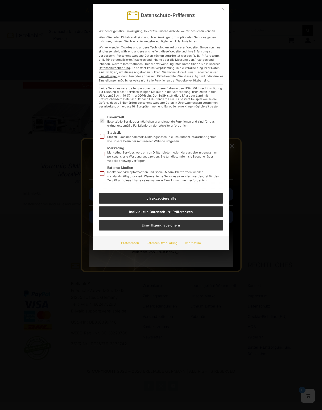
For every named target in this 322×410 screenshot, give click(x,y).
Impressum (193, 243)
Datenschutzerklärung (114, 68)
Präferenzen (130, 243)
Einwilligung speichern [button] (161, 225)
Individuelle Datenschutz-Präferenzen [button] (161, 212)
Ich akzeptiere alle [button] (161, 198)
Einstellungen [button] (108, 76)
